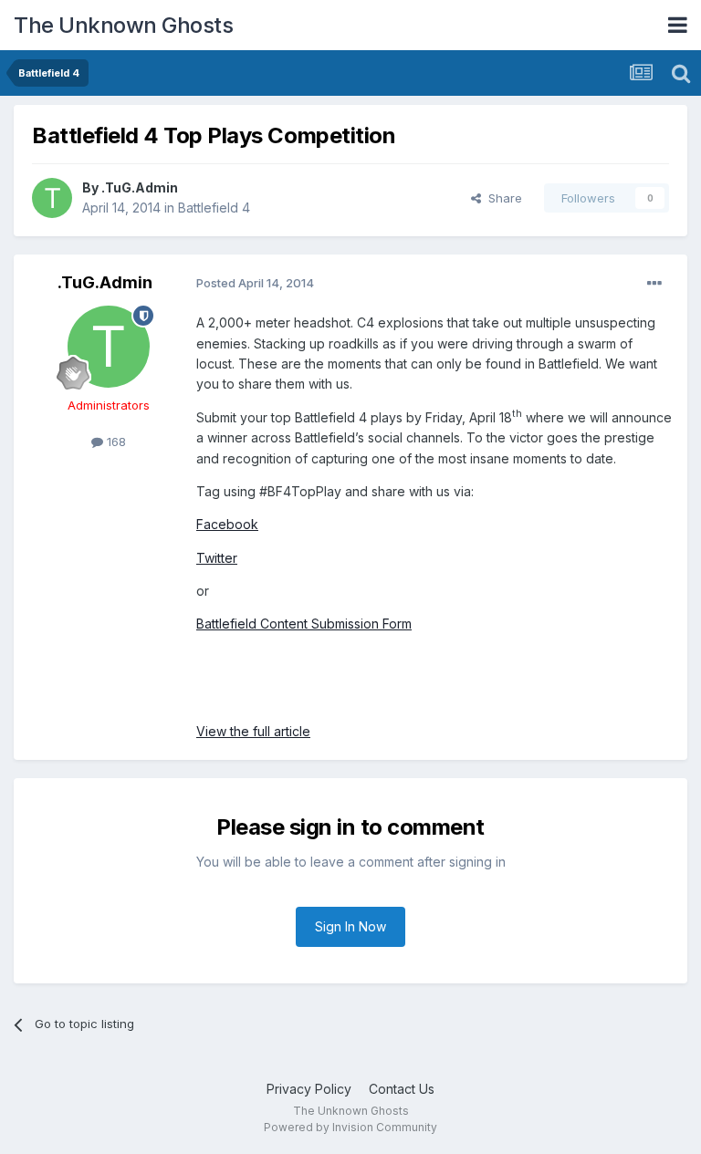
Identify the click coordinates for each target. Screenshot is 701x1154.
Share (501, 198)
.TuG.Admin (139, 187)
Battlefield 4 (214, 207)
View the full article (253, 731)
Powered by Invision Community (350, 1127)
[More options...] (654, 284)
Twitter (216, 558)
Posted (255, 283)
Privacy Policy (309, 1089)
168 (114, 441)
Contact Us (401, 1089)
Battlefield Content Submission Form (304, 623)
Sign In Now (350, 926)
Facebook (227, 524)
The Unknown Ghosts (123, 25)
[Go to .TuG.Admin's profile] (52, 198)
